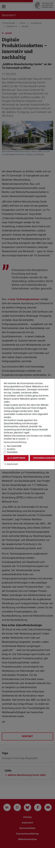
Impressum (12, 464)
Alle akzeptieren (16, 458)
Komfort (11, 449)
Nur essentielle (14, 446)
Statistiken (12, 452)
